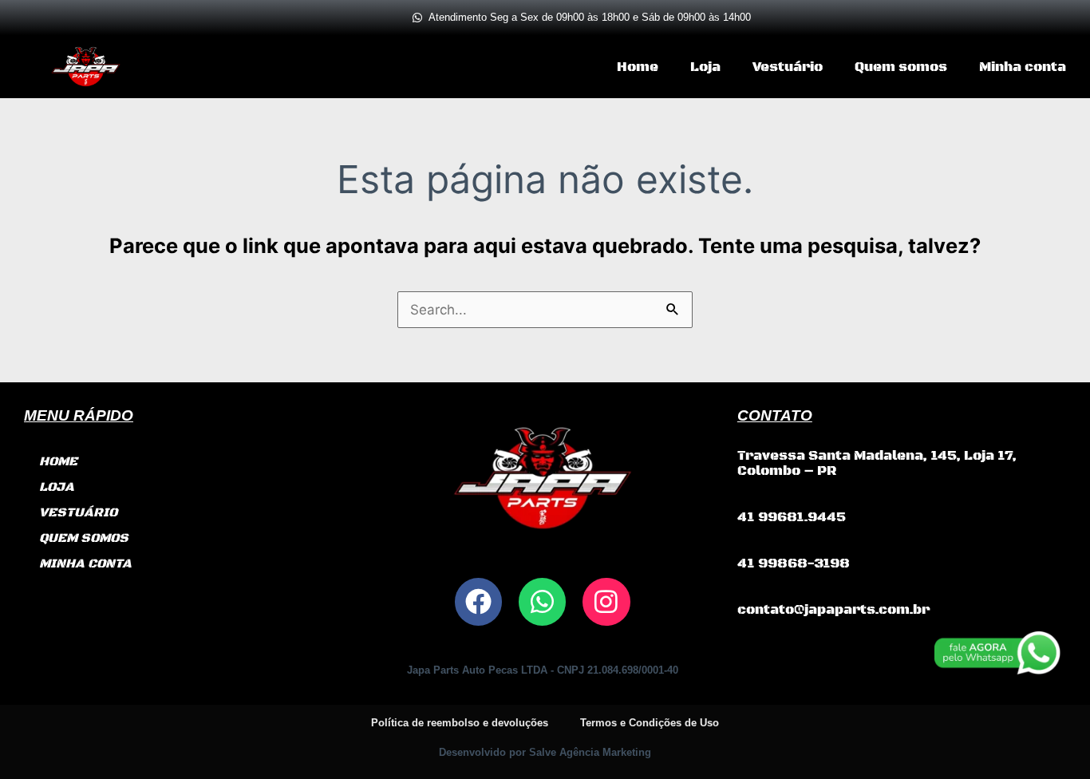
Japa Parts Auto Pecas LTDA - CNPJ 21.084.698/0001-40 (542, 670)
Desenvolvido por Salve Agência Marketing (545, 752)
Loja (705, 67)
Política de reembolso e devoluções (459, 723)
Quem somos (901, 67)
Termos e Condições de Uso (649, 723)
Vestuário (787, 67)
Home (637, 67)
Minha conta (1022, 67)
